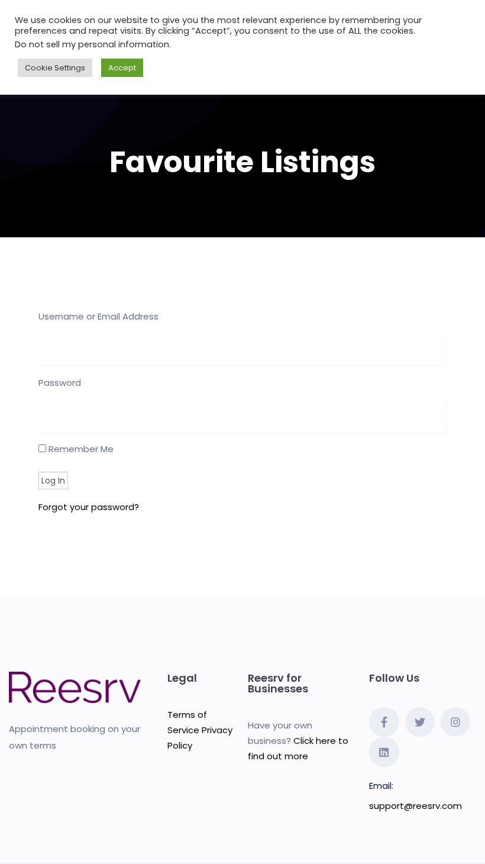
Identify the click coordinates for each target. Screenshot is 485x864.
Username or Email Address (98, 316)
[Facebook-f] (384, 722)
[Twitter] (420, 722)
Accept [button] (122, 67)
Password (59, 382)
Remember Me (80, 449)
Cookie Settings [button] (55, 67)
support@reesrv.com (415, 805)
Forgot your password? (88, 507)
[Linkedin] (384, 751)
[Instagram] (455, 722)
